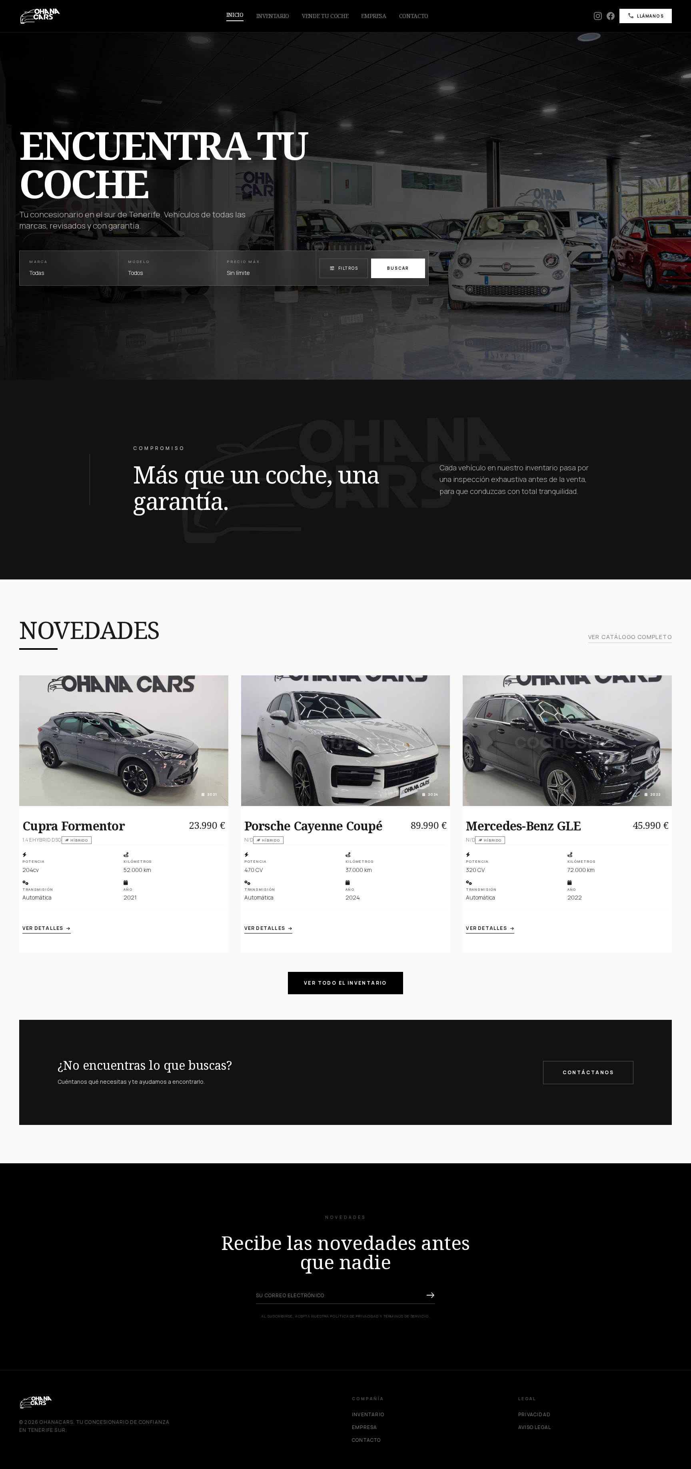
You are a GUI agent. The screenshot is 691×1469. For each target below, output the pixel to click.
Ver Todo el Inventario (345, 982)
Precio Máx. (244, 261)
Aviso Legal (534, 1427)
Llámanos (645, 16)
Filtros (344, 268)
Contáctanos (588, 1072)
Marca (38, 261)
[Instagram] (598, 16)
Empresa (373, 16)
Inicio (235, 14)
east (430, 1295)
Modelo (139, 261)
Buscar (398, 268)
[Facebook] (611, 16)
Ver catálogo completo (630, 637)
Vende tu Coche (325, 16)
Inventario (273, 16)
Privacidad (534, 1414)
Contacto (413, 16)
